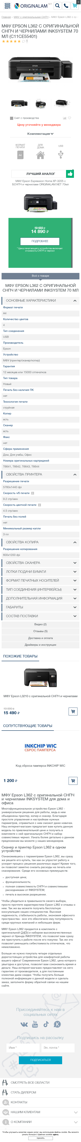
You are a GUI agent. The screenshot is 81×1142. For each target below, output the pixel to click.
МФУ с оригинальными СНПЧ (31, 17)
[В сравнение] (64, 118)
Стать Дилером (23, 1092)
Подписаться (40, 1060)
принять (40, 1138)
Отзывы (40, 631)
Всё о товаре (40, 276)
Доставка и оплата (40, 638)
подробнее (40, 241)
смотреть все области (30, 1082)
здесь (55, 1135)
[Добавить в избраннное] (69, 118)
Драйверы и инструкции (40, 645)
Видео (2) (40, 624)
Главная (6, 17)
